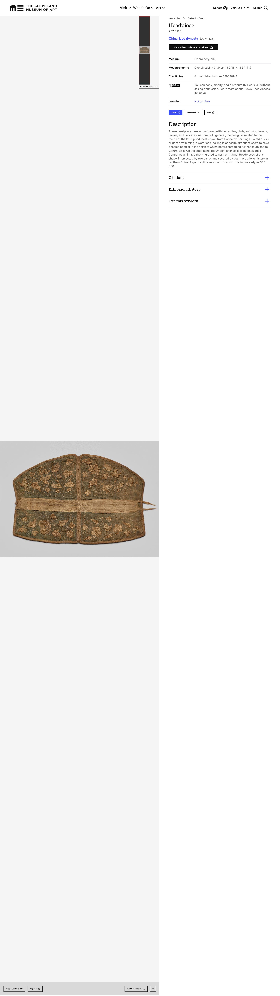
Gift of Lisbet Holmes (208, 76)
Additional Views (134, 989)
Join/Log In (238, 7)
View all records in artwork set (191, 47)
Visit (123, 8)
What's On (141, 8)
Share (173, 112)
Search (257, 7)
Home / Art (174, 18)
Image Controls (12, 989)
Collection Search (197, 18)
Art (158, 8)
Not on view (202, 101)
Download (191, 112)
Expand (33, 989)
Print (209, 112)
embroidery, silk (204, 59)
